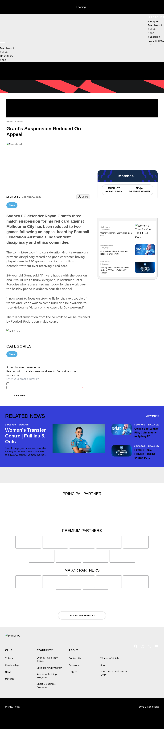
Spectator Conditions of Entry (113, 673)
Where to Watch (109, 658)
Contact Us (75, 658)
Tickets (4, 52)
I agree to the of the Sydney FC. (35, 383)
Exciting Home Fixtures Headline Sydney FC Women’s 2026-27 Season (114, 270)
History (73, 672)
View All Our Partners (82, 615)
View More (152, 416)
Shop (3, 60)
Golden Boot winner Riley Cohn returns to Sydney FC (146, 432)
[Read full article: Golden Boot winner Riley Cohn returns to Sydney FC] (145, 249)
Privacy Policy (32, 383)
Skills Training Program (49, 667)
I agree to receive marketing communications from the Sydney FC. (46, 387)
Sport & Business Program (46, 685)
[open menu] (2, 42)
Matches (9, 678)
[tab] (114, 189)
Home (9, 121)
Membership (8, 48)
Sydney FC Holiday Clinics (47, 659)
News (20, 121)
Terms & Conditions (148, 706)
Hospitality (6, 56)
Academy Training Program (47, 676)
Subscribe (19, 395)
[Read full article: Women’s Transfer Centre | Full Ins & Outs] (145, 231)
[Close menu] (154, 719)
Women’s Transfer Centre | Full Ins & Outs (25, 435)
